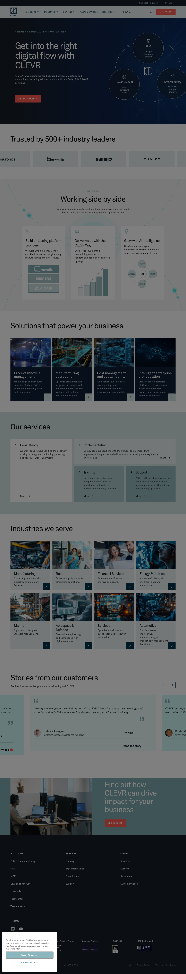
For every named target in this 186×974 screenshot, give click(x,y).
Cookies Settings (29, 963)
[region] (29, 952)
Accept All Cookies (30, 955)
